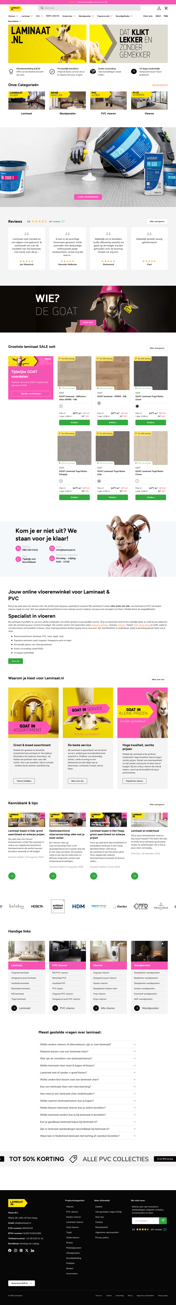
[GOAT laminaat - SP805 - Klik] (112, 373)
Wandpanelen (85, 16)
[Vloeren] (149, 100)
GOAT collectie (52, 16)
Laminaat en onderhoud (145, 830)
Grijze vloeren (99, 999)
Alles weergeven (157, 221)
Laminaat (26, 16)
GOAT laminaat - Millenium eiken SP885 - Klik (72, 398)
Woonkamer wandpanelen (147, 972)
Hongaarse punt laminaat (23, 978)
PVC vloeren (108, 113)
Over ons (148, 16)
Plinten (69, 1242)
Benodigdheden (123, 16)
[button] (166, 8)
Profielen (70, 1263)
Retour (130, 1296)
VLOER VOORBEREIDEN (88, 197)
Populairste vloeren (134, 781)
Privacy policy (102, 1237)
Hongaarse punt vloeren (104, 978)
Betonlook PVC (59, 978)
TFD (136, 625)
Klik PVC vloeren (60, 972)
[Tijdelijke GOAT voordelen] (30, 361)
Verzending (120, 1296)
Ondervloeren (72, 1237)
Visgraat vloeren (101, 972)
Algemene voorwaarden (107, 1232)
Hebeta (121, 625)
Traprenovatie (103, 16)
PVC (38, 16)
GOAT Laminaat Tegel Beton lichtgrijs (73, 473)
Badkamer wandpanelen (146, 978)
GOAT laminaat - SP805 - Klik (112, 396)
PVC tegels (57, 988)
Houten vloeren (100, 983)
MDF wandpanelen (143, 999)
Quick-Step (144, 625)
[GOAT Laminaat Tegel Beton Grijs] (112, 448)
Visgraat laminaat (20, 972)
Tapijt (69, 1232)
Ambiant (95, 625)
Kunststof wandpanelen (145, 993)
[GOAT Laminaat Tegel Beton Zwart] (151, 373)
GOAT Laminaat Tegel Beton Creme (149, 473)
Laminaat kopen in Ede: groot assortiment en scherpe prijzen (26, 832)
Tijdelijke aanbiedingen (31, 393)
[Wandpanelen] (67, 100)
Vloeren (11, 16)
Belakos (104, 625)
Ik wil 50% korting (121, 1159)
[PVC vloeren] (108, 100)
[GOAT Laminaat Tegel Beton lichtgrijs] (74, 448)
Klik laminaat (17, 993)
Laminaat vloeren (74, 1222)
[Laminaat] (26, 100)
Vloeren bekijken (24, 781)
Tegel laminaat (18, 999)
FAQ (166, 16)
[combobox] (89, 8)
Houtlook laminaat (20, 983)
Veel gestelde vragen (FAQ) (108, 1211)
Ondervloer (67, 16)
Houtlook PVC (58, 983)
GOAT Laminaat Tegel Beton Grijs (111, 473)
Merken (69, 1268)
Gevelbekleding (73, 1258)
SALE (158, 16)
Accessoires (72, 1273)
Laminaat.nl (18, 1296)
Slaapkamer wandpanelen (147, 983)
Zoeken (98, 1206)
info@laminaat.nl (23, 1223)
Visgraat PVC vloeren (62, 993)
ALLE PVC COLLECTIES (72, 1159)
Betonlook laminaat (20, 988)
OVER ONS (88, 322)
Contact (99, 1222)
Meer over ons (158, 679)
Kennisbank (13, 21)
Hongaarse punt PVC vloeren (66, 999)
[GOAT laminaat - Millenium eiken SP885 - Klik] (74, 373)
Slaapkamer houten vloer (105, 988)
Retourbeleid (101, 1227)
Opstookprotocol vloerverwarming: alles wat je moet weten (66, 834)
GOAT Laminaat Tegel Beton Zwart (149, 398)
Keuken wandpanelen (144, 988)
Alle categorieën (160, 84)
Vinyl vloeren (99, 993)
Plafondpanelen (73, 1247)
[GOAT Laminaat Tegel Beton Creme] (151, 448)
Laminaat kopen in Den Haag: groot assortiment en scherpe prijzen (107, 834)
